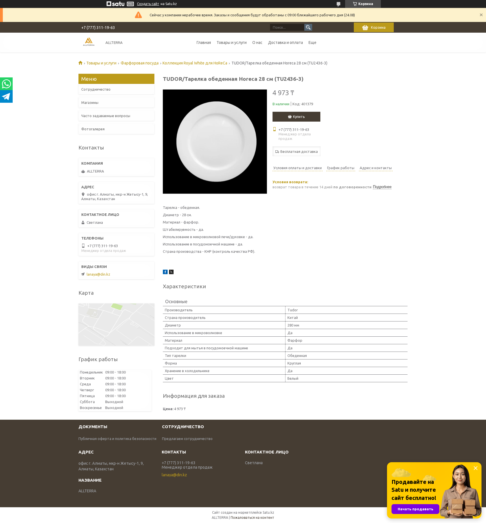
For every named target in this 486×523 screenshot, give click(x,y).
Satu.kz (268, 512)
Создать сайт (148, 4)
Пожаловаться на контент (252, 517)
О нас (257, 42)
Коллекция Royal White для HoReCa (195, 63)
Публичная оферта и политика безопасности (117, 439)
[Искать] (308, 27)
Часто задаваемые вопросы (105, 116)
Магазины (89, 102)
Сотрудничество (96, 89)
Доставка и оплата (285, 42)
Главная (204, 42)
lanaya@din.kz (98, 274)
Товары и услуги (232, 42)
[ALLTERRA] (88, 42)
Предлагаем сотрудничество (187, 439)
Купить (299, 117)
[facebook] (165, 273)
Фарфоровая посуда (140, 63)
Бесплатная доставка (299, 151)
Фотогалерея (93, 129)
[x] (171, 273)
